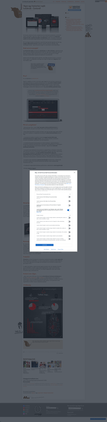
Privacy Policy (60, 249)
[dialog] (53, 211)
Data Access (53, 249)
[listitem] (53, 194)
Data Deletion (46, 249)
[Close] (75, 173)
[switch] (68, 197)
